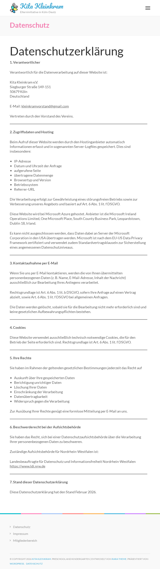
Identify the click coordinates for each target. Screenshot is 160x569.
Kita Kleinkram (41, 5)
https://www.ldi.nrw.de (27, 466)
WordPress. (17, 563)
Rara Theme (119, 558)
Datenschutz (21, 527)
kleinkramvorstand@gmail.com (45, 106)
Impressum (20, 533)
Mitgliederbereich (25, 540)
